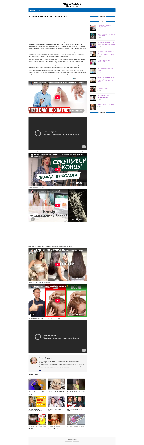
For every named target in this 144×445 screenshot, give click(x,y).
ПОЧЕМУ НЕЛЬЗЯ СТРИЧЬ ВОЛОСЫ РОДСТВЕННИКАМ (106, 34)
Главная (32, 10)
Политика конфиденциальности (72, 441)
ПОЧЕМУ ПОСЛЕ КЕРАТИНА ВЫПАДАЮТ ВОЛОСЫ (104, 26)
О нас (39, 10)
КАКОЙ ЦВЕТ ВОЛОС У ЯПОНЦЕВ (106, 104)
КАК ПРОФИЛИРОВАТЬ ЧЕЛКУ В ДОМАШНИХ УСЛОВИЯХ (105, 87)
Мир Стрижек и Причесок (72, 4)
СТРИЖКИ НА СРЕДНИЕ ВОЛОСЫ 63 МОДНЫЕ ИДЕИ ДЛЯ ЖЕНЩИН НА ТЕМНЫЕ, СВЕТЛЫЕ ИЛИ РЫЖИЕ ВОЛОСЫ (106, 79)
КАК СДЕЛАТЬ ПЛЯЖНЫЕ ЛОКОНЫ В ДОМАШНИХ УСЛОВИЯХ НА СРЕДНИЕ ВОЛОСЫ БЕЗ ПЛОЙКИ (106, 53)
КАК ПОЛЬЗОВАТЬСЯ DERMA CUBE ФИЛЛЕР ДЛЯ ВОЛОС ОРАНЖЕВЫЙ (106, 43)
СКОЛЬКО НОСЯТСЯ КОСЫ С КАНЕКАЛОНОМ (104, 60)
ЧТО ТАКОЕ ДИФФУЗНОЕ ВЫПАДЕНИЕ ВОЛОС (103, 96)
